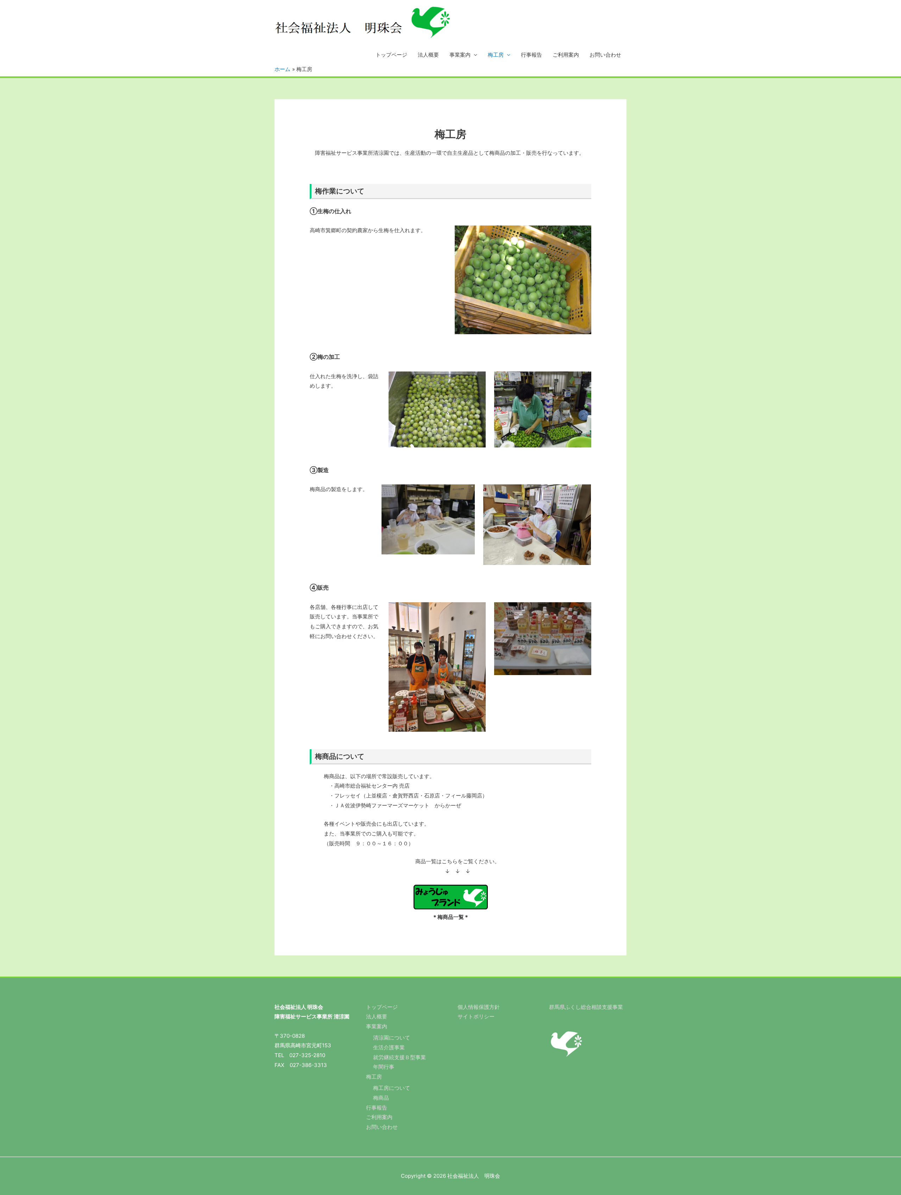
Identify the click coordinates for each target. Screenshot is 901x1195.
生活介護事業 (389, 1047)
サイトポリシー (476, 1016)
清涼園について (391, 1037)
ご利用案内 (566, 54)
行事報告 (531, 54)
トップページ (391, 54)
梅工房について (391, 1088)
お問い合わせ (605, 54)
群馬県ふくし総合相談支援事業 (586, 1007)
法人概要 (428, 54)
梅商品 (381, 1097)
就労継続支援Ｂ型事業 (399, 1057)
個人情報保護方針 (479, 1007)
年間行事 (383, 1066)
